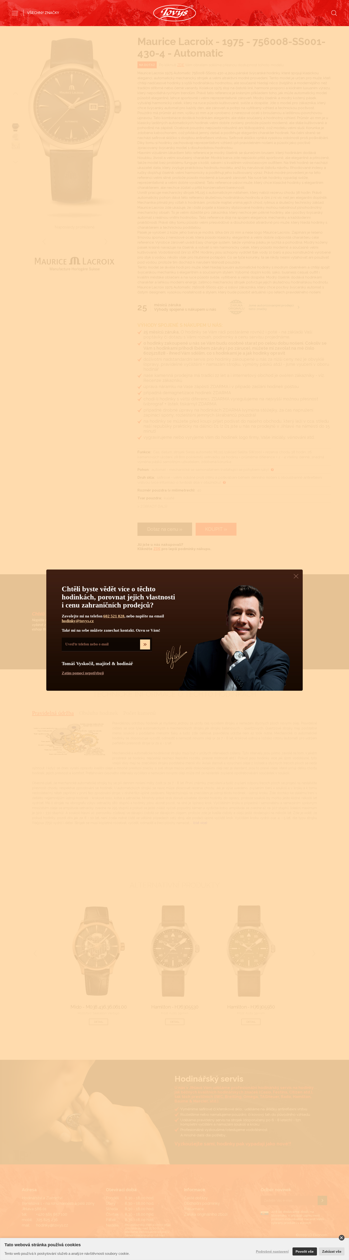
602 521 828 (113, 616)
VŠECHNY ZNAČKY (43, 13)
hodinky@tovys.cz (78, 621)
